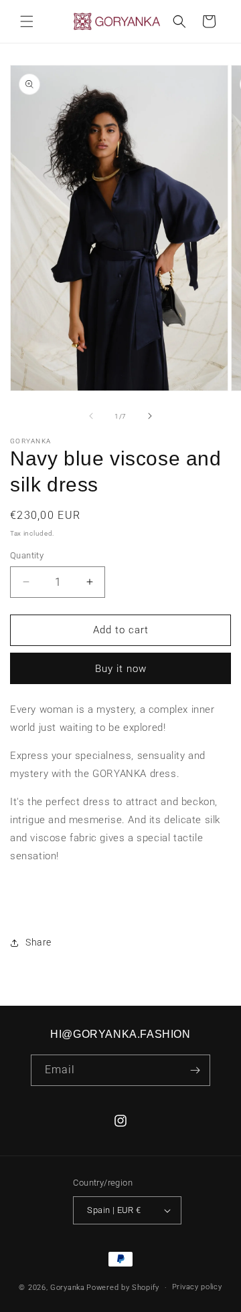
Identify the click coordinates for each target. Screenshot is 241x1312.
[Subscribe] (195, 1070)
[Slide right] (150, 416)
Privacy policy (197, 1287)
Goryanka (67, 1287)
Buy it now (121, 669)
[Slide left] (91, 416)
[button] (27, 21)
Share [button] (38, 942)
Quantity (27, 555)
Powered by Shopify (122, 1287)
